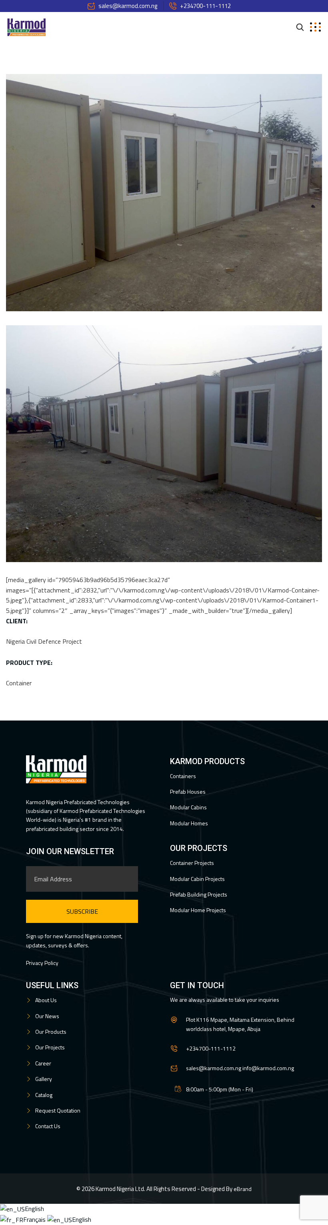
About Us (46, 1000)
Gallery (43, 1079)
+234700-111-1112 (205, 5)
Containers (183, 776)
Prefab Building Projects (198, 894)
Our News (47, 1016)
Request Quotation (57, 1110)
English (34, 1208)
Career (43, 1063)
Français (35, 1219)
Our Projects (50, 1047)
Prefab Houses (188, 791)
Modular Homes (189, 823)
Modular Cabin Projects (197, 879)
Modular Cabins (188, 807)
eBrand (243, 1189)
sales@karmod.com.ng (127, 5)
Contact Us (47, 1126)
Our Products (50, 1031)
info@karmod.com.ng (268, 1068)
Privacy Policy (42, 963)
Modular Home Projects (198, 910)
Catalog (43, 1095)
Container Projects (192, 863)
